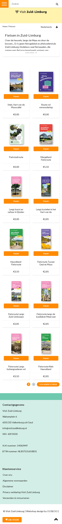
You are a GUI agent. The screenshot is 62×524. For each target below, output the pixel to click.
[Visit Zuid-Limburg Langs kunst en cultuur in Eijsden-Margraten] (16, 186)
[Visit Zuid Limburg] (31, 8)
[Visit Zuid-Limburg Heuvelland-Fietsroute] (16, 238)
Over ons (7, 474)
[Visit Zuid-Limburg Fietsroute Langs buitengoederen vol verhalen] (16, 343)
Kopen (16, 96)
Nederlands (46, 27)
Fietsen (12, 26)
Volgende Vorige (48, 384)
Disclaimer (8, 486)
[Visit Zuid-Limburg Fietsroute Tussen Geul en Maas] (46, 238)
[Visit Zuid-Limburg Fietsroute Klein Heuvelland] (46, 343)
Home (4, 26)
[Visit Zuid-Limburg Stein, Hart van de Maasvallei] (16, 81)
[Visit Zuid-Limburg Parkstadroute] (16, 133)
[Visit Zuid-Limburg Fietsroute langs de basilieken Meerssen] (46, 290)
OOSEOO (52, 511)
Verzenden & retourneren (16, 498)
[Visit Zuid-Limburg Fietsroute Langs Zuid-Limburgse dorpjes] (16, 290)
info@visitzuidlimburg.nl (14, 428)
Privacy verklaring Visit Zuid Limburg (21, 492)
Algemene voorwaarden (15, 480)
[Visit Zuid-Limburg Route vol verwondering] (46, 81)
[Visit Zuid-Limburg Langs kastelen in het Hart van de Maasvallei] (46, 186)
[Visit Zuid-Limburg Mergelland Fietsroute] (46, 133)
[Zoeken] (57, 4)
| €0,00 (13, 519)
